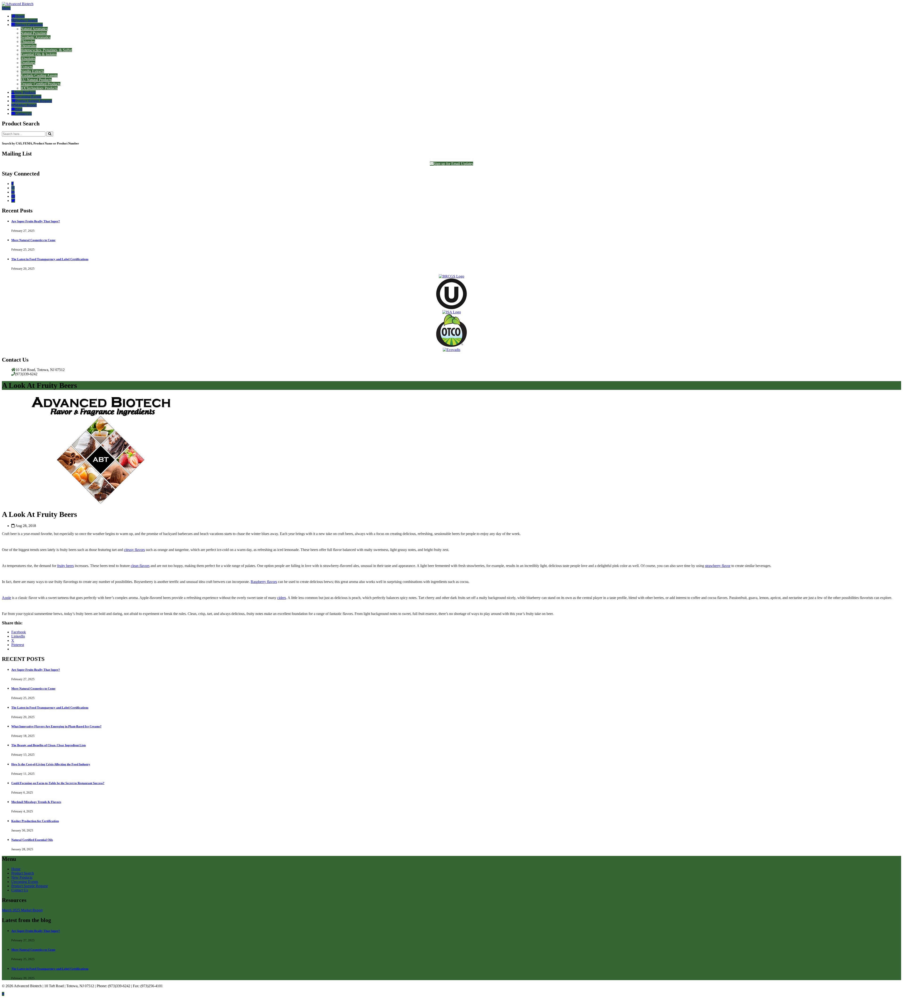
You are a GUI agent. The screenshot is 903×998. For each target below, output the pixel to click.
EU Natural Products (36, 80)
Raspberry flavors (264, 582)
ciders (281, 598)
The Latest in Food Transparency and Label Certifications (49, 259)
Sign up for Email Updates (453, 164)
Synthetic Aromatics (36, 37)
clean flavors (140, 566)
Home (20, 16)
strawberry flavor (717, 566)
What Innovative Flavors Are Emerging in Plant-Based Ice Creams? (56, 726)
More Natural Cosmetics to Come (33, 240)
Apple (6, 598)
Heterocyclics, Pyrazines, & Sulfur (46, 50)
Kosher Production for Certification (35, 821)
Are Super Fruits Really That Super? (35, 221)
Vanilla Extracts (32, 71)
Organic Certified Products (40, 84)
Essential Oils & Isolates (39, 54)
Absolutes (28, 58)
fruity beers (65, 566)
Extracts (27, 67)
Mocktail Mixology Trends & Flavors (36, 802)
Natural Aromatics (34, 29)
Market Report (26, 105)
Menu (6, 8)
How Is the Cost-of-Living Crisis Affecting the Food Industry (50, 764)
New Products (25, 92)
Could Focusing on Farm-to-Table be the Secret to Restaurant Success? (57, 783)
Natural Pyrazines (34, 33)
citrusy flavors (134, 550)
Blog (18, 109)
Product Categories (29, 25)
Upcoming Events (28, 97)
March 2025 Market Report (22, 910)
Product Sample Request (34, 101)
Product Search (26, 20)
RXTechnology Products (39, 88)
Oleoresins (28, 46)
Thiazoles (28, 42)
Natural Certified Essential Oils (32, 840)
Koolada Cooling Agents (39, 75)
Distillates (28, 63)
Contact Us (23, 114)
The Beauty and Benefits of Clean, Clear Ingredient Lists (48, 745)
